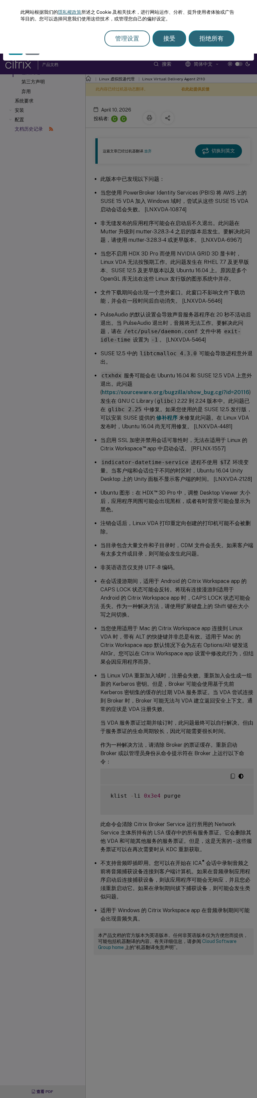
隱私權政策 (69, 12)
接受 (169, 38)
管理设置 (127, 38)
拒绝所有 (211, 38)
